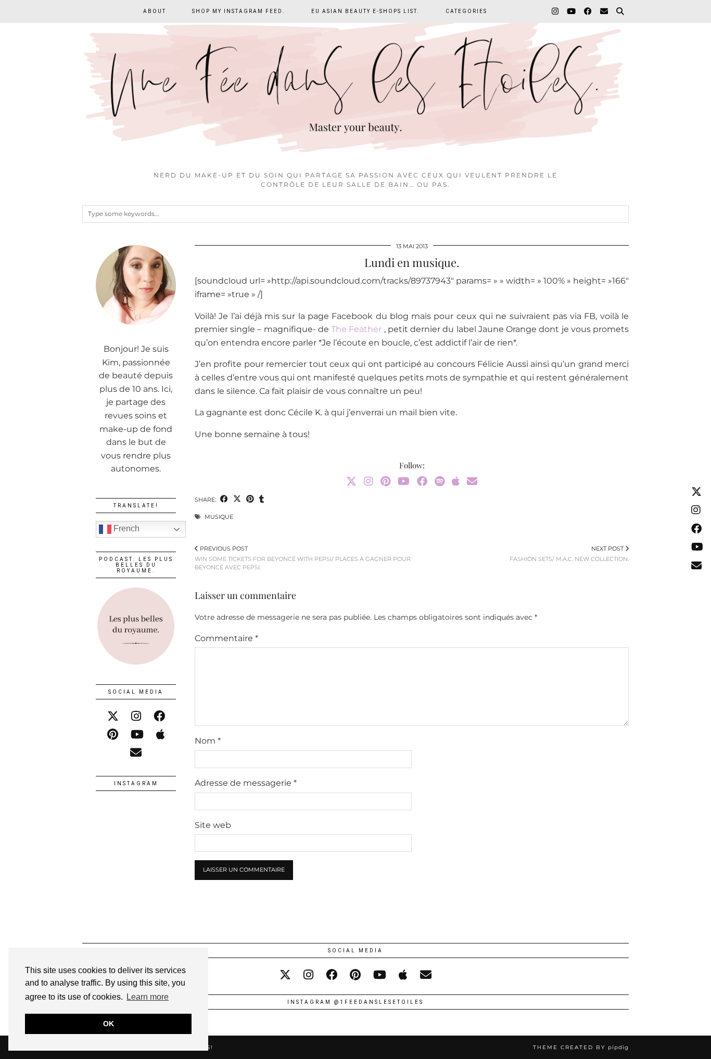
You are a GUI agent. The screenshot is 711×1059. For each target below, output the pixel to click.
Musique (219, 516)
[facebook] (159, 716)
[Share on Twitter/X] (237, 500)
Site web (213, 825)
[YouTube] (572, 11)
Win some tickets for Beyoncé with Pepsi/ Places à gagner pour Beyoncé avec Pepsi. (303, 558)
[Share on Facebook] (224, 500)
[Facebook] (588, 11)
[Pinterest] (385, 481)
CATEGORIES (466, 11)
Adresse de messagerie (246, 783)
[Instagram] (556, 11)
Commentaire (226, 638)
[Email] (604, 11)
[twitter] (113, 716)
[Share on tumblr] (261, 500)
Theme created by (581, 1047)
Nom (208, 741)
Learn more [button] (147, 996)
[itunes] (160, 735)
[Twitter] (351, 481)
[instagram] (136, 716)
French (125, 528)
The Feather (356, 329)
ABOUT (154, 11)
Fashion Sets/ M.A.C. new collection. (569, 554)
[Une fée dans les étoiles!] (355, 82)
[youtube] (137, 735)
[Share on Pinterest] (250, 500)
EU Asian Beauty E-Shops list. (365, 11)
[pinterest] (112, 735)
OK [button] (108, 1023)
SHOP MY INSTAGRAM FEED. (238, 11)
